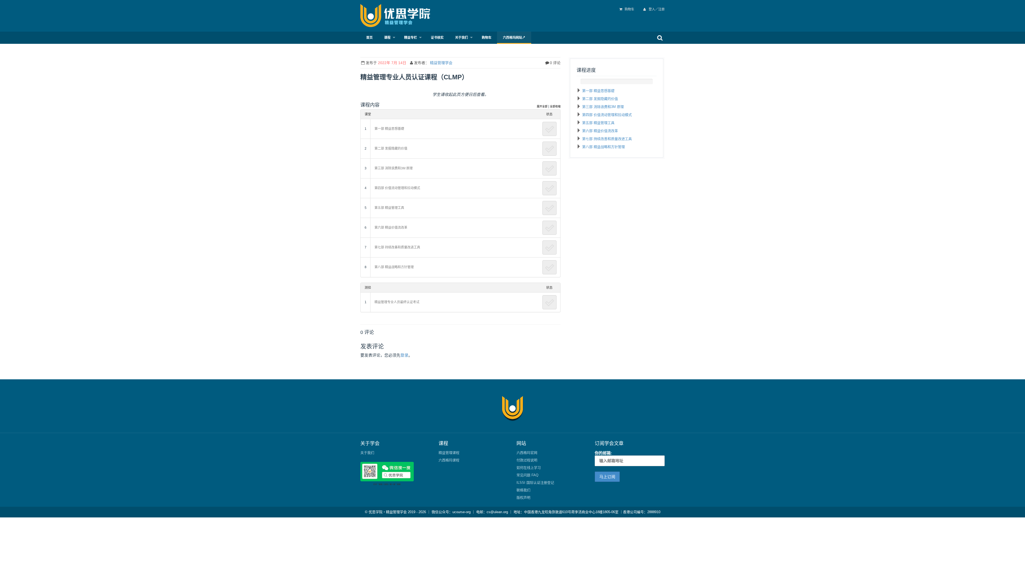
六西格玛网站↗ (514, 38)
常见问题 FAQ (527, 475)
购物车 (629, 9)
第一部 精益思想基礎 (598, 91)
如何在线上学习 (529, 468)
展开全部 (542, 106)
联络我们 (523, 490)
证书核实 (437, 38)
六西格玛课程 (449, 460)
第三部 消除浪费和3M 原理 (603, 107)
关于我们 (461, 38)
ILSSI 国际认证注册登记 (535, 483)
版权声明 (523, 498)
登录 (404, 355)
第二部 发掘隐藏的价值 (600, 99)
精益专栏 (410, 38)
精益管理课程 (449, 453)
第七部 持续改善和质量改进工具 (607, 139)
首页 (369, 38)
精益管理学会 (441, 63)
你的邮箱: (603, 453)
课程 (387, 38)
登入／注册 (656, 9)
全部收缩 (555, 106)
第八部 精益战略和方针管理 (603, 147)
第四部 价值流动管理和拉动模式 (607, 115)
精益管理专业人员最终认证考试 (396, 302)
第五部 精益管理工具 (598, 123)
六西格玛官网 (527, 453)
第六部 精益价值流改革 (600, 131)
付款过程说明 (527, 460)
